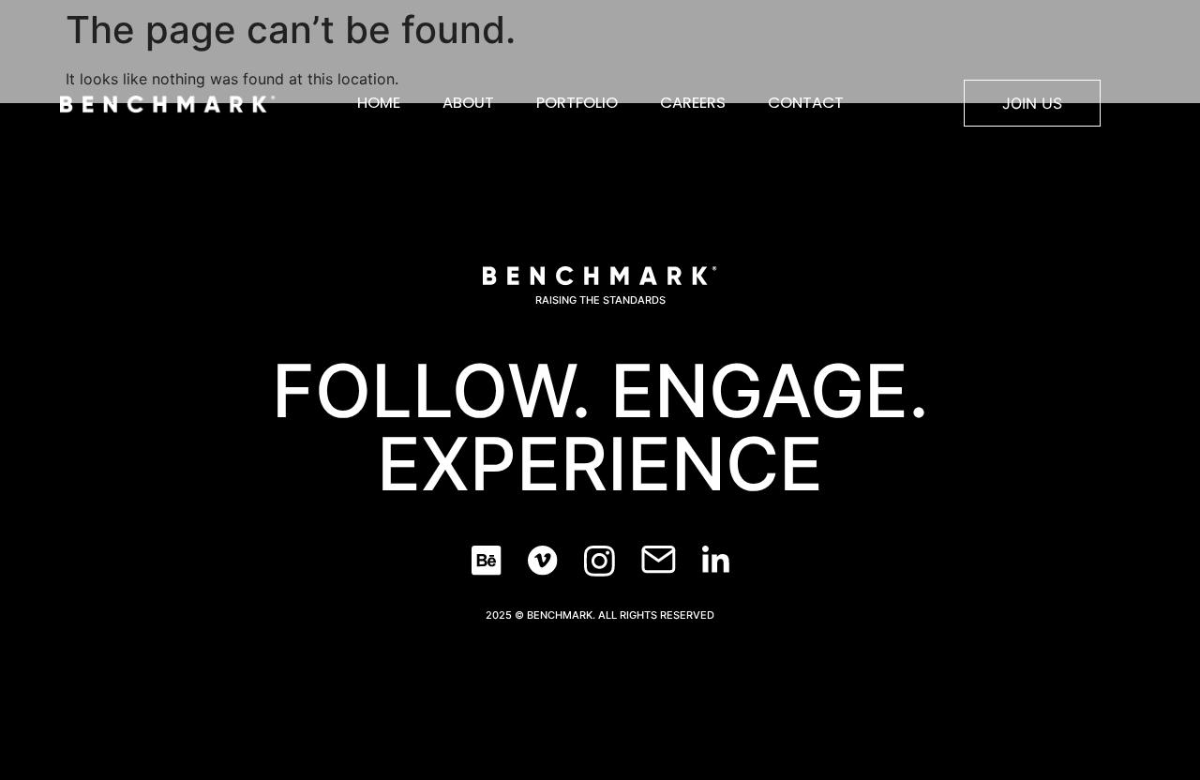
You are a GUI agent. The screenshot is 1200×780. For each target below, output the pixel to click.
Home (378, 102)
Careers (693, 102)
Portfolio (577, 102)
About (468, 102)
